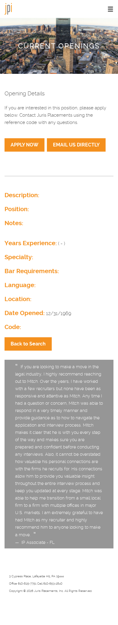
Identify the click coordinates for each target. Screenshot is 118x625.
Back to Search (28, 344)
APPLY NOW (24, 145)
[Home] (8, 8)
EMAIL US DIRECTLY (76, 145)
